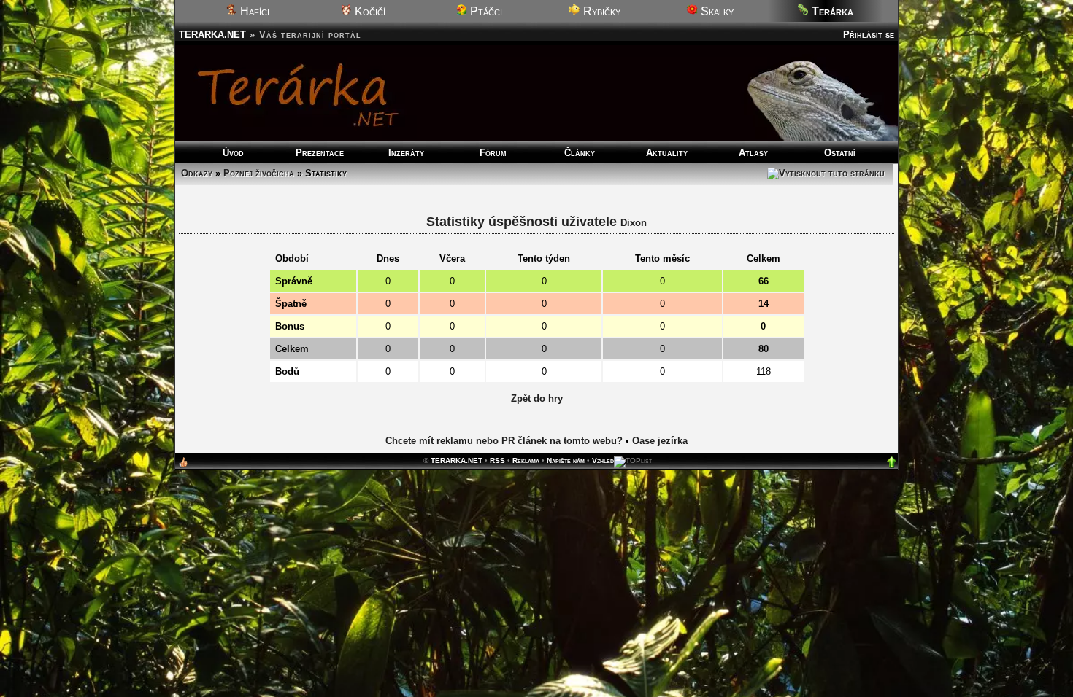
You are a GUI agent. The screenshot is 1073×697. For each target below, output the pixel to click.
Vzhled (603, 460)
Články (579, 152)
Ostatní (839, 152)
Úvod (233, 152)
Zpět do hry (537, 398)
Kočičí (368, 11)
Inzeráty (406, 152)
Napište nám (566, 460)
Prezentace (320, 152)
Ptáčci (484, 11)
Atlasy (753, 152)
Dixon (633, 222)
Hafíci (253, 11)
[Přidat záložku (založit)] (183, 466)
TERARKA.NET (212, 34)
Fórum (493, 152)
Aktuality (667, 152)
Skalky (716, 11)
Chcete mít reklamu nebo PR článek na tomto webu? (504, 440)
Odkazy (196, 173)
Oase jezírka (660, 440)
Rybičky (600, 11)
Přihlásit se (868, 34)
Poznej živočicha (258, 173)
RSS (497, 460)
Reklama (525, 460)
